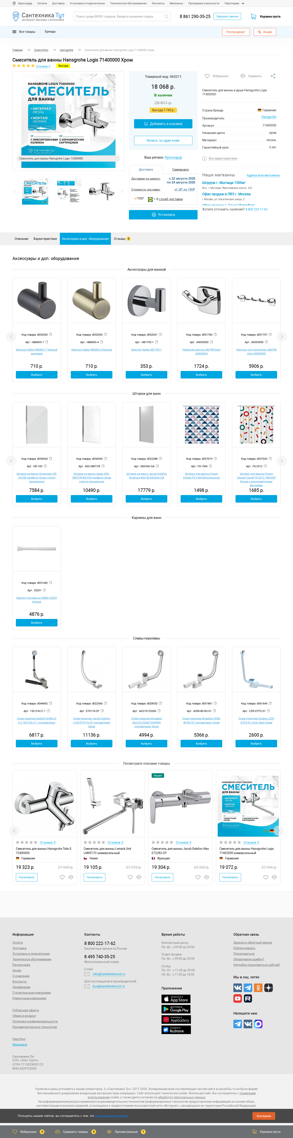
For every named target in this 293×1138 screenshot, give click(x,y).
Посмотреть (27, 877)
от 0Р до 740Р (185, 189)
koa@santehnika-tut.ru (109, 986)
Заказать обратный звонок (252, 942)
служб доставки (171, 199)
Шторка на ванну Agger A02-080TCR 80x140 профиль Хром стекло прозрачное (91, 477)
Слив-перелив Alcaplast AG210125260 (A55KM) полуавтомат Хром (146, 722)
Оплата (42, 3)
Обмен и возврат (24, 1016)
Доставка (58, 3)
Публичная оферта (25, 1010)
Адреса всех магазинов (263, 175)
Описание (21, 238)
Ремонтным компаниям (29, 998)
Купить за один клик (163, 140)
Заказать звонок (227, 16)
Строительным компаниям (31, 992)
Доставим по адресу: (146, 178)
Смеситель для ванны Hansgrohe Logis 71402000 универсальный (246, 850)
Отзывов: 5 (43, 66)
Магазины (176, 3)
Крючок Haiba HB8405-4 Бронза (91, 349)
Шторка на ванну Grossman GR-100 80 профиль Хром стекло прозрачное (37, 477)
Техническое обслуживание (128, 3)
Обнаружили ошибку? (248, 959)
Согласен (264, 1116)
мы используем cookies (111, 1115)
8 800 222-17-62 (256, 209)
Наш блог (19, 1039)
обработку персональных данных (181, 1097)
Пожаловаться (244, 953)
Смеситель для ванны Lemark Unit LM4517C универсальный (107, 850)
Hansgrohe (268, 117)
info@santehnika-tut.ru (109, 974)
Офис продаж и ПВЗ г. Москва (226, 194)
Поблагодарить (244, 948)
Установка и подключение (87, 3)
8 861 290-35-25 (195, 16)
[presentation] (15, 192)
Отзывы (121, 238)
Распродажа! (236, 32)
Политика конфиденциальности (35, 1021)
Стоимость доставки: (145, 189)
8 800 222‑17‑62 (99, 943)
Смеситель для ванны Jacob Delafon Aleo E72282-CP (180, 850)
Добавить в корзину (166, 124)
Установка (166, 215)
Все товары (26, 31)
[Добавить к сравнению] (71, 877)
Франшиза (19, 1044)
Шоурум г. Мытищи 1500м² (224, 183)
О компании (20, 976)
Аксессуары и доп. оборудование (85, 238)
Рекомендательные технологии (34, 1027)
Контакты (158, 3)
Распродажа (21, 965)
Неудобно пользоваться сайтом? (256, 965)
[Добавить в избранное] (62, 877)
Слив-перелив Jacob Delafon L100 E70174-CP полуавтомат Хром (91, 722)
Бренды (50, 31)
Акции (267, 32)
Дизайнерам (21, 987)
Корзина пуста (270, 16)
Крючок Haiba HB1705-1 (146, 349)
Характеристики (45, 238)
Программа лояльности (203, 3)
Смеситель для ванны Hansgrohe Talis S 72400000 (43, 850)
